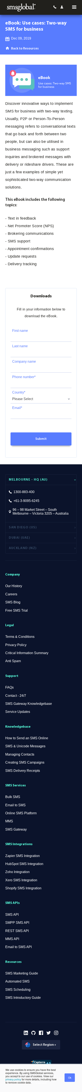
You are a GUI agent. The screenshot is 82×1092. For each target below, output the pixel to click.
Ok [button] (69, 1077)
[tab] (41, 479)
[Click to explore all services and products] (72, 7)
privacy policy (13, 1079)
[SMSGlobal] (21, 7)
